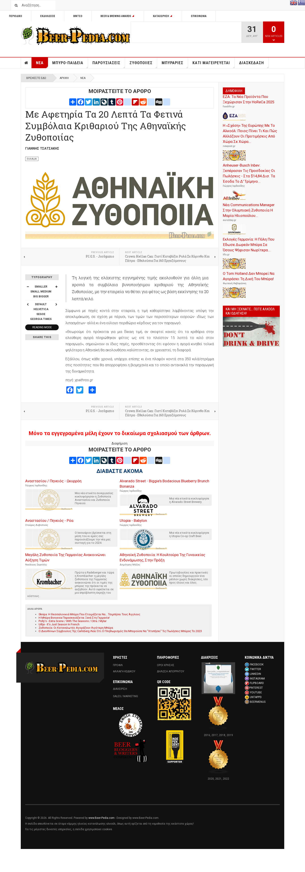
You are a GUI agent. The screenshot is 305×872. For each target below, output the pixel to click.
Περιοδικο (15, 16)
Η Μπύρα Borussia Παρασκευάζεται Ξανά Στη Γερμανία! (74, 617)
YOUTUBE (256, 692)
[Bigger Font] (56, 286)
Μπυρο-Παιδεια (67, 62)
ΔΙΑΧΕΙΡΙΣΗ (120, 688)
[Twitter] (88, 102)
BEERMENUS (257, 701)
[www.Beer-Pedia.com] (76, 35)
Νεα (40, 62)
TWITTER (255, 669)
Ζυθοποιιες (141, 62)
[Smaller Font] (27, 286)
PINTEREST (256, 687)
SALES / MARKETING (125, 696)
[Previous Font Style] (27, 304)
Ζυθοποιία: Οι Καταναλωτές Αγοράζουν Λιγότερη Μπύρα (76, 627)
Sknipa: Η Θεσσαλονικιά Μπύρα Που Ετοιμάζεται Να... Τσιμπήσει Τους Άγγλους (89, 614)
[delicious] (151, 102)
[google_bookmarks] (166, 102)
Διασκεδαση (251, 62)
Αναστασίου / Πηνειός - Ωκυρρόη (53, 481)
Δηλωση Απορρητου (170, 671)
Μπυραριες (172, 62)
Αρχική (64, 78)
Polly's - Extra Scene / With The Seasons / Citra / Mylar (73, 621)
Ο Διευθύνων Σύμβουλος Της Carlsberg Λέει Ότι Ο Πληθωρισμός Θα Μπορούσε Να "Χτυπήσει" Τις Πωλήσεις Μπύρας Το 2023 (120, 631)
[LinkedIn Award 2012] (218, 677)
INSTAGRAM (257, 678)
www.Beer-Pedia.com (101, 817)
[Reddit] (143, 102)
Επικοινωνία (199, 16)
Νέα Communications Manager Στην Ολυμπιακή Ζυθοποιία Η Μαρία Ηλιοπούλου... (249, 210)
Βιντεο (77, 16)
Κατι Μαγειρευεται (211, 62)
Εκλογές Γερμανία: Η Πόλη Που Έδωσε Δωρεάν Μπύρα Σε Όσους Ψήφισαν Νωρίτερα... (248, 244)
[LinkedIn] (96, 102)
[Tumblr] (111, 102)
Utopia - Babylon (133, 520)
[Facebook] (80, 102)
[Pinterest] (119, 102)
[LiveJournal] (104, 102)
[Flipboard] (135, 102)
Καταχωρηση (161, 16)
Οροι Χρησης (165, 665)
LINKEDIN (255, 673)
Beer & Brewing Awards (115, 16)
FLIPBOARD (257, 683)
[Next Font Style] (56, 304)
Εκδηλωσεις (47, 16)
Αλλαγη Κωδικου (124, 671)
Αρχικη (26, 62)
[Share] (72, 102)
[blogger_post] (127, 102)
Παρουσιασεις (106, 62)
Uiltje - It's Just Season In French (59, 624)
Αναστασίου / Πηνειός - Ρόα (49, 520)
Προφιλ (118, 665)
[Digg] (158, 102)
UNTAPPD (256, 697)
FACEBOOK (256, 664)
